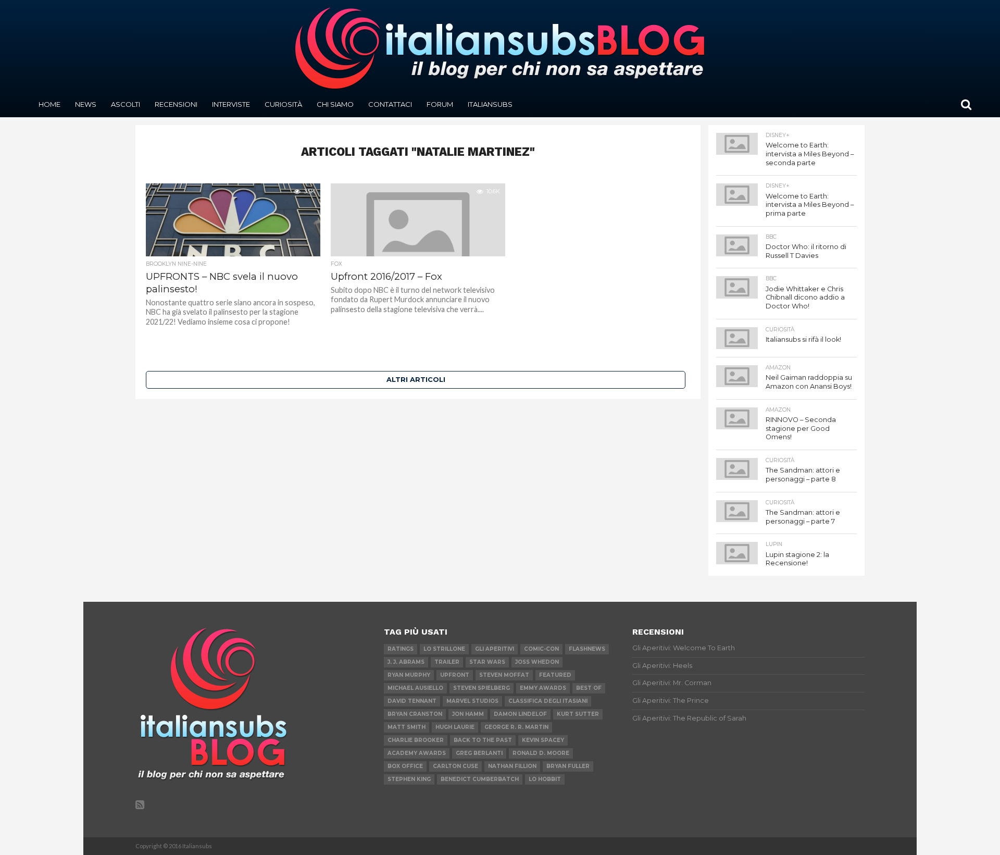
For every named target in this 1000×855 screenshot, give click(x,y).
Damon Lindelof (520, 714)
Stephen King (409, 779)
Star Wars (487, 662)
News (85, 104)
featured (555, 675)
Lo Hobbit (545, 779)
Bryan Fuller (568, 766)
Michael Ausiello (415, 688)
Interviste (231, 104)
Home (49, 104)
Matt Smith (407, 727)
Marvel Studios (472, 701)
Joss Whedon (537, 662)
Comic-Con (541, 649)
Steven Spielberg (481, 688)
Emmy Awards (543, 688)
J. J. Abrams (406, 662)
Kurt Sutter (578, 714)
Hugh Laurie (454, 727)
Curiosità (283, 104)
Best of (589, 688)
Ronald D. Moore (540, 753)
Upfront (454, 675)
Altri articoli (415, 379)
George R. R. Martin (516, 727)
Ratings (401, 649)
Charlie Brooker (416, 740)
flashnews (587, 649)
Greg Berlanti (479, 753)
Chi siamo (335, 104)
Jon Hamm (468, 714)
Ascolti (125, 104)
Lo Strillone (444, 649)
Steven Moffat (504, 675)
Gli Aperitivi (494, 649)
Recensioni (176, 104)
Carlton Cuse (455, 766)
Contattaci (390, 104)
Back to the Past (483, 740)
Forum (440, 104)
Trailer (446, 662)
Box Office (405, 766)
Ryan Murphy (409, 675)
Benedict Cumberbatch (480, 779)
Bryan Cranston (415, 714)
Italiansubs (490, 104)
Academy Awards (417, 753)
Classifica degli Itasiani (548, 701)
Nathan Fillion (512, 766)
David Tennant (412, 701)
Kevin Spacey (543, 740)
